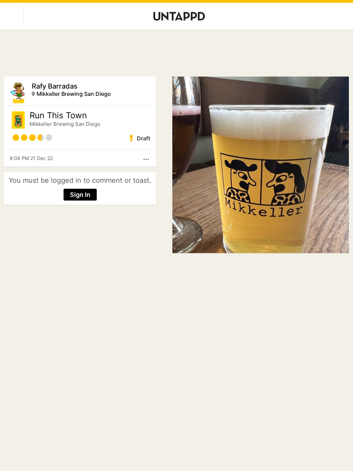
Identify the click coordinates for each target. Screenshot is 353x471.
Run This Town (58, 115)
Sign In (80, 194)
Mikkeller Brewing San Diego (74, 93)
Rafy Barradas (55, 86)
